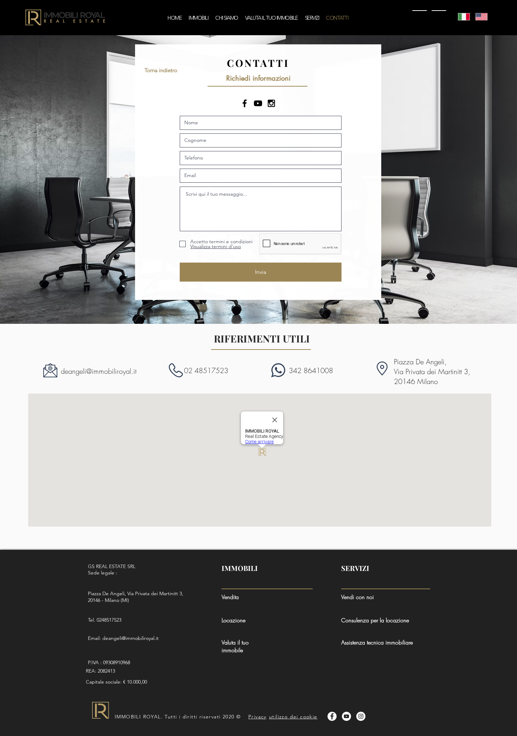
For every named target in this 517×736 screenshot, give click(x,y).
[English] (479, 17)
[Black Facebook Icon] (245, 103)
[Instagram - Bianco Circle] (360, 716)
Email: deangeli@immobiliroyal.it (123, 638)
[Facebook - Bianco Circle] (332, 716)
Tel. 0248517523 (104, 620)
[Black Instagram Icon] (271, 103)
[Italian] (461, 17)
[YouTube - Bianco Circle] (346, 716)
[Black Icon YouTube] (258, 103)
